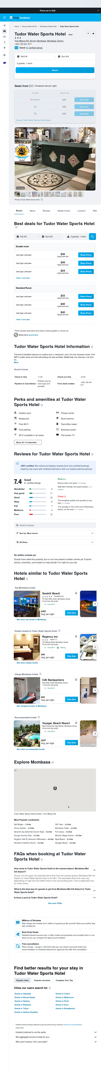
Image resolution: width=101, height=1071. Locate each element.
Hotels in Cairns (63, 993)
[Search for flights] (4, 25)
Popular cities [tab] (22, 980)
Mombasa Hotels (46, 26)
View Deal (71, 613)
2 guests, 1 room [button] (24, 63)
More (16, 362)
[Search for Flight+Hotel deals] (4, 42)
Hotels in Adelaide (23, 993)
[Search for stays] (4, 31)
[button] (98, 10)
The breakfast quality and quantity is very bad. (75, 501)
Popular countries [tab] (42, 980)
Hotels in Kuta (62, 1004)
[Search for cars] (4, 36)
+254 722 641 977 (23, 43)
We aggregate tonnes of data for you (32, 1036)
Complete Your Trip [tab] (64, 980)
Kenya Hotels (27, 26)
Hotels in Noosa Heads (25, 997)
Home (17, 26)
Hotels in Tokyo (22, 1008)
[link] (31, 619)
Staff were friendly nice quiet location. (75, 487)
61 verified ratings (34, 47)
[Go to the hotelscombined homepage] (19, 17)
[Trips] (4, 55)
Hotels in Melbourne (65, 997)
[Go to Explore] (4, 47)
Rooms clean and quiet (72, 483)
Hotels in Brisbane (23, 1004)
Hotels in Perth (62, 1001)
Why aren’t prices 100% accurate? (31, 1041)
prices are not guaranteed (72, 1024)
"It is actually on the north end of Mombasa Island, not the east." (75, 508)
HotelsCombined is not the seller (31, 1032)
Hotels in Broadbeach (65, 1008)
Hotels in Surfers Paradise (26, 1012)
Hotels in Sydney (22, 1001)
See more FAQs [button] (55, 903)
